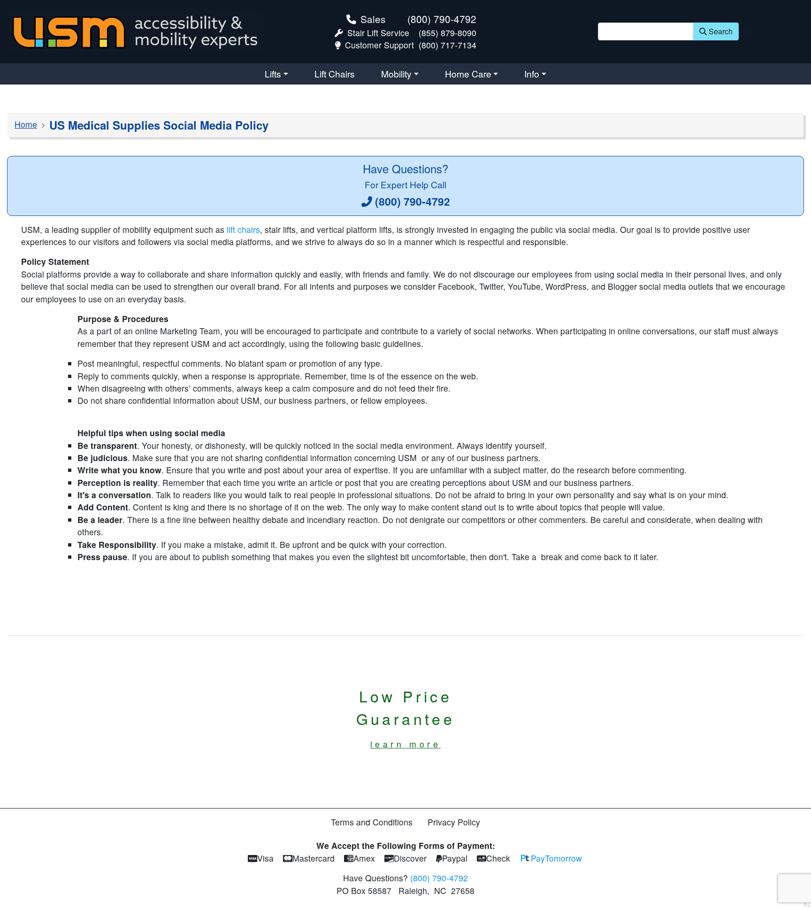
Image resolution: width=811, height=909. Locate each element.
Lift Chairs (334, 73)
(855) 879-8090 (447, 33)
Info (531, 73)
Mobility (396, 73)
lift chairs (243, 229)
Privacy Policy (454, 822)
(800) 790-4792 (441, 19)
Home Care (468, 73)
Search (721, 31)
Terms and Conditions (372, 822)
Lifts (273, 73)
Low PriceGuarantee (405, 717)
